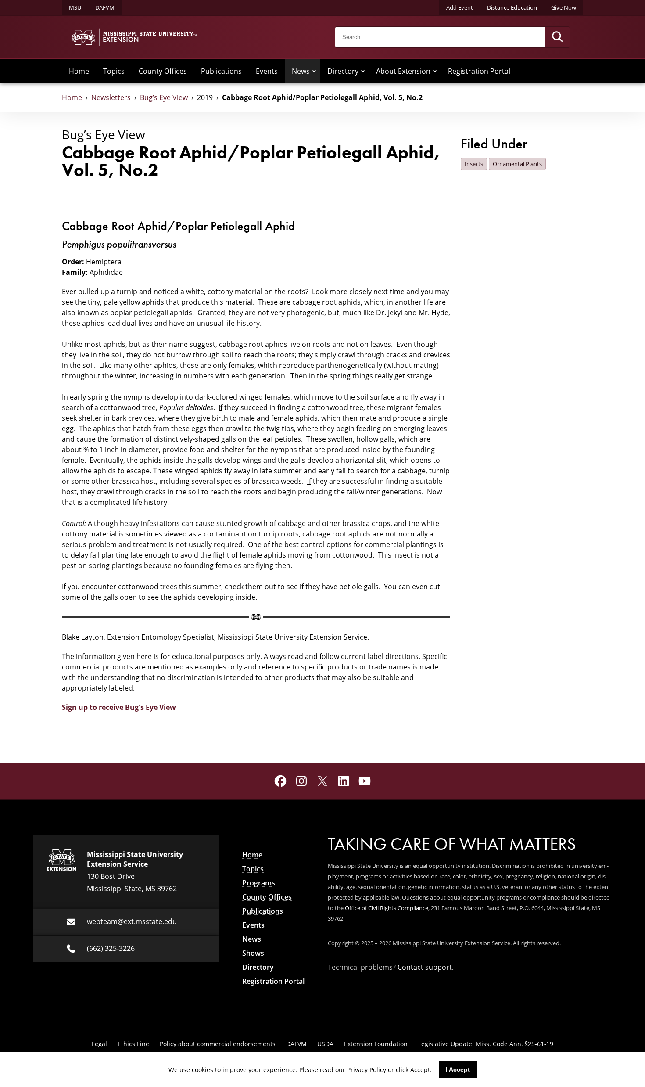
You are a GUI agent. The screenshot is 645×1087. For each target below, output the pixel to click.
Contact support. (426, 967)
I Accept (458, 1069)
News (301, 71)
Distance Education (512, 7)
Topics (114, 71)
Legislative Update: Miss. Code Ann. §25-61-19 (485, 1044)
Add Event (459, 7)
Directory (342, 71)
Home (79, 71)
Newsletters (111, 97)
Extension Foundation (376, 1044)
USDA (325, 1044)
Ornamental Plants (517, 163)
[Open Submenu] (314, 71)
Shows (253, 953)
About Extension (403, 71)
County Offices (163, 71)
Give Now (563, 7)
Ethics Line (133, 1044)
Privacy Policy (366, 1069)
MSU (75, 7)
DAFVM (105, 7)
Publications (221, 71)
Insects (474, 163)
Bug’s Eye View (164, 97)
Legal (99, 1044)
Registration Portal (479, 71)
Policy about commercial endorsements (218, 1044)
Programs (258, 883)
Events (267, 71)
